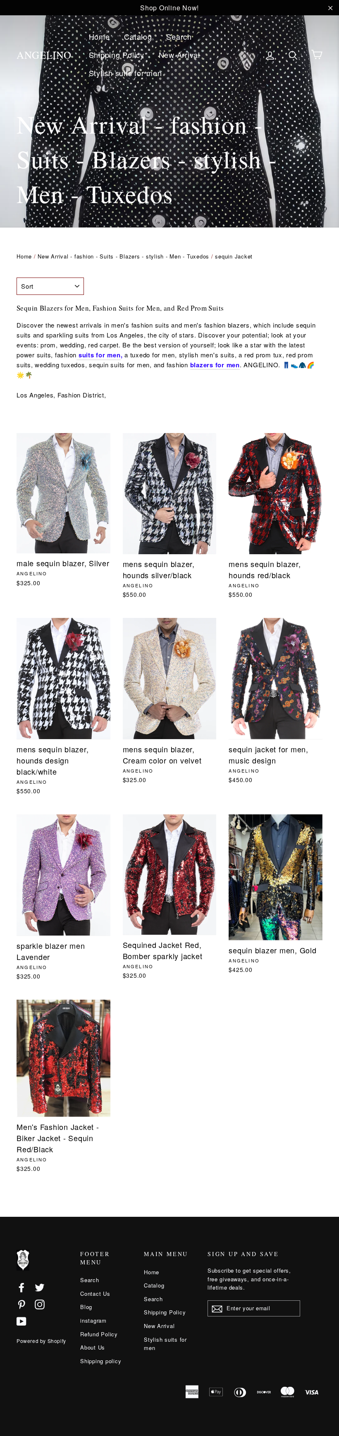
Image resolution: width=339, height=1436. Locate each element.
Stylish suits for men (125, 72)
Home (99, 36)
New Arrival (179, 54)
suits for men (98, 354)
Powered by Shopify (41, 1340)
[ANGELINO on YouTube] (21, 1321)
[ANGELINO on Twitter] (40, 1287)
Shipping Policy (116, 54)
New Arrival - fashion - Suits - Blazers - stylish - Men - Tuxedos (123, 256)
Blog (86, 1307)
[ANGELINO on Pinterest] (21, 1304)
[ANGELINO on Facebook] (21, 1287)
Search (179, 36)
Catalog (138, 36)
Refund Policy (99, 1334)
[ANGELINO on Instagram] (40, 1304)
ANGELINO (44, 55)
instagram (93, 1320)
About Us (92, 1347)
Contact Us (95, 1293)
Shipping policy (100, 1361)
